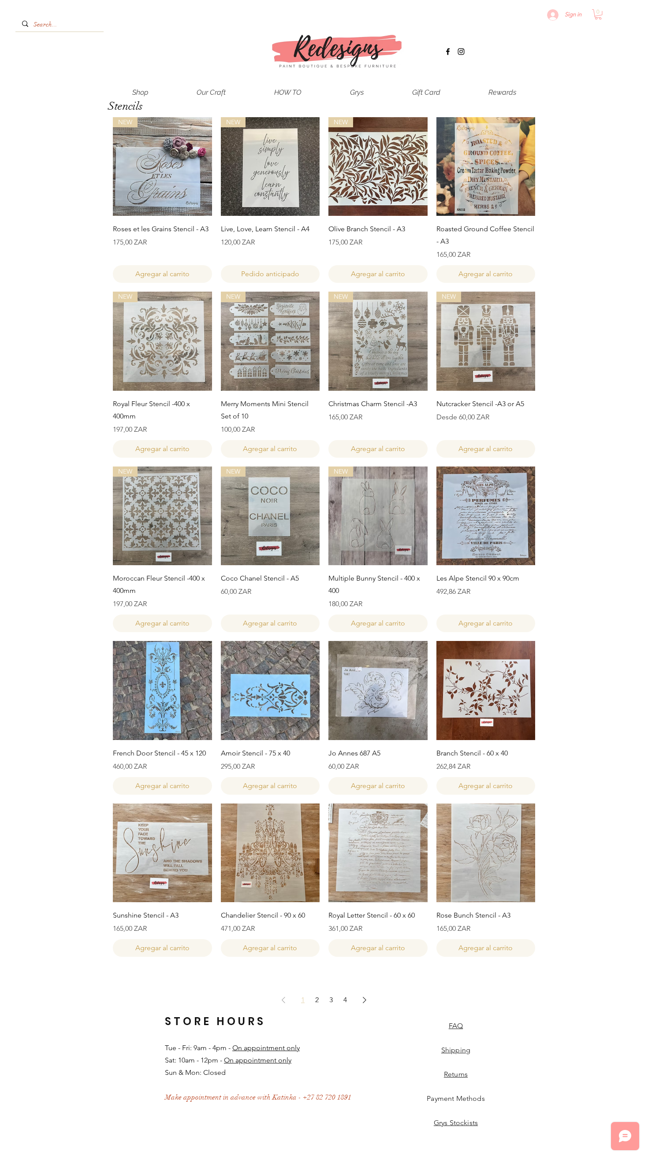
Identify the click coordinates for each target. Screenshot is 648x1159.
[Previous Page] (283, 1000)
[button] (598, 14)
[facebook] (447, 51)
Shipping (455, 1050)
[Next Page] (364, 1000)
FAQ (456, 1026)
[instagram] (461, 51)
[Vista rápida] (486, 166)
